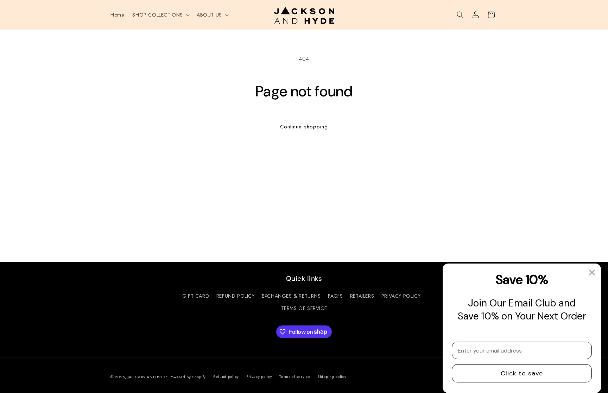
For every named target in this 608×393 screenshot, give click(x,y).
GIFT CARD (195, 295)
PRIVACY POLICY (400, 295)
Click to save (522, 373)
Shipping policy (332, 376)
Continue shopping (304, 127)
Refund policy (226, 376)
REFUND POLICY (235, 295)
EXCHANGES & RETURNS (291, 295)
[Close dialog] (592, 272)
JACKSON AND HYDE (148, 377)
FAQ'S (335, 295)
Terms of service (294, 376)
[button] (160, 14)
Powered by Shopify (188, 377)
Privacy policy (259, 376)
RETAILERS (362, 295)
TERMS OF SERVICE (304, 308)
